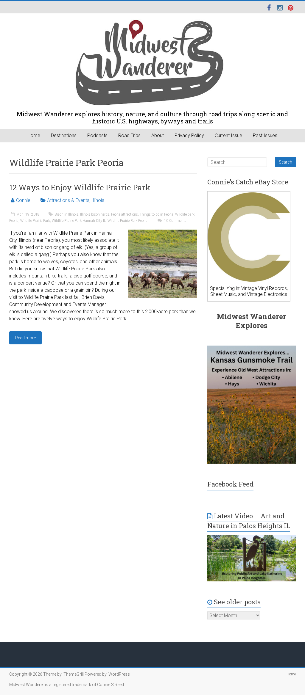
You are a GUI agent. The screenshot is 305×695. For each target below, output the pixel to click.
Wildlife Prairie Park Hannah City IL (79, 221)
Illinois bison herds (94, 214)
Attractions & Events (68, 200)
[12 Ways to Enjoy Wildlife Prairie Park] (162, 232)
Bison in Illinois (66, 214)
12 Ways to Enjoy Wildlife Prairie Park (79, 187)
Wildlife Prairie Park (35, 221)
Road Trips (129, 135)
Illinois (97, 200)
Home (33, 135)
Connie (23, 200)
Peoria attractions (124, 214)
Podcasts (97, 135)
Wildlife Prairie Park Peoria (127, 221)
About (157, 135)
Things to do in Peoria (156, 214)
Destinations (64, 135)
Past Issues (265, 135)
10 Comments (174, 221)
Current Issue (228, 135)
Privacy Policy (189, 135)
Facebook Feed (230, 484)
